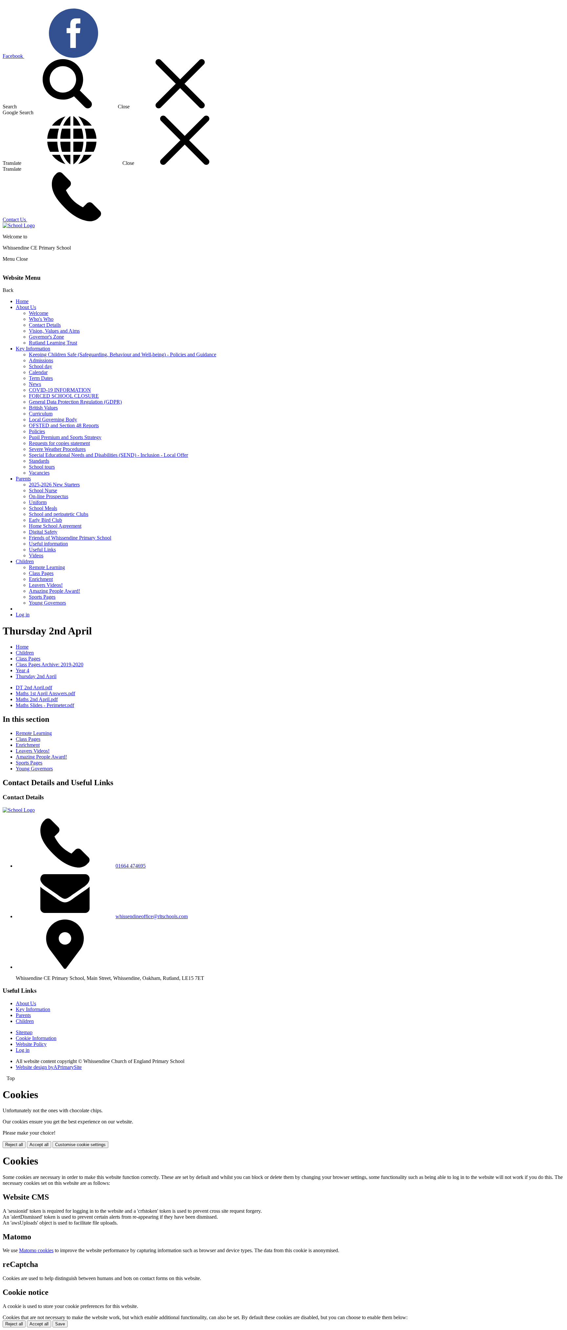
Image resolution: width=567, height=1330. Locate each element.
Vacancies (39, 473)
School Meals (43, 508)
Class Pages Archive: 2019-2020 (49, 664)
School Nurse (43, 490)
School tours (42, 467)
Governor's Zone (46, 337)
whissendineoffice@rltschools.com (152, 916)
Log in (23, 614)
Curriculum (40, 413)
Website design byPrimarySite (49, 1067)
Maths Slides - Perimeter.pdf (45, 705)
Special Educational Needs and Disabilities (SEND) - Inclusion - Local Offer (108, 455)
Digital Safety (43, 532)
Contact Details (45, 325)
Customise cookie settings (80, 1144)
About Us (26, 307)
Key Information (33, 348)
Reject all (14, 1144)
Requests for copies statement (59, 443)
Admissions (41, 360)
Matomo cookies (36, 1250)
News (35, 384)
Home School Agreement (55, 526)
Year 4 (22, 670)
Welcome (38, 313)
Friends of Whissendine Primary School (70, 538)
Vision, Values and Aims (54, 331)
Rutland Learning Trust (53, 342)
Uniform (38, 502)
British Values (43, 407)
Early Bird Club (45, 520)
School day (40, 366)
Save (60, 1323)
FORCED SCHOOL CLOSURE (64, 396)
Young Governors (47, 603)
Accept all (39, 1144)
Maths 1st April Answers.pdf (45, 693)
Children (25, 561)
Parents (23, 478)
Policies (37, 431)
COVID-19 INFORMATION (60, 390)
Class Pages (41, 573)
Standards (39, 461)
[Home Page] (19, 225)
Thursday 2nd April (36, 676)
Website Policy (31, 1044)
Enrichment (41, 579)
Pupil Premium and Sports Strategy (65, 437)
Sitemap (24, 1032)
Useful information (48, 543)
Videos (36, 555)
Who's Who (41, 319)
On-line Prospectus (48, 496)
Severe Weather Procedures (57, 449)
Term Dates (41, 378)
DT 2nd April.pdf (34, 687)
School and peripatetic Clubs (58, 514)
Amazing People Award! (54, 591)
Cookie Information (36, 1038)
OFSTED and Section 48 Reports (64, 425)
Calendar (38, 372)
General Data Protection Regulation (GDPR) (75, 402)
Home (22, 301)
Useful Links (42, 549)
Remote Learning (47, 567)
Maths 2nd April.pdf (37, 699)
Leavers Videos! (46, 585)
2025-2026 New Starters (54, 484)
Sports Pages (42, 597)
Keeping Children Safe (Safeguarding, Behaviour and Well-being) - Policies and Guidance (122, 354)
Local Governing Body (53, 419)
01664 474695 (131, 866)
